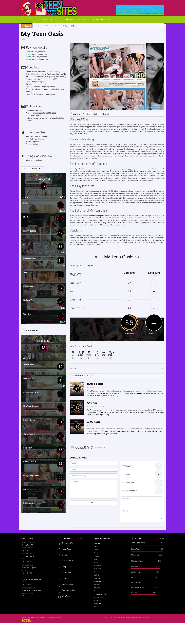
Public (96, 600)
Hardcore (32, 542)
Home (44, 20)
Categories (56, 20)
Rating (96, 114)
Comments (106, 114)
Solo (95, 607)
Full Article (86, 114)
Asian (96, 550)
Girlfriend (97, 578)
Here (151, 617)
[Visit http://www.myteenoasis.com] (117, 76)
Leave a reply (99, 447)
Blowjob (97, 553)
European (97, 565)
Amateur (25, 542)
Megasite (70, 20)
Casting (25, 576)
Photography (100, 406)
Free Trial (97, 572)
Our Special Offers (101, 20)
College (96, 559)
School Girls (98, 603)
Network (83, 20)
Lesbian (97, 584)
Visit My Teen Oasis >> (117, 256)
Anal (24, 565)
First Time (89, 387)
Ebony (96, 562)
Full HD (23, 40)
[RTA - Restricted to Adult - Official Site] (26, 620)
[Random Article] (55, 25)
